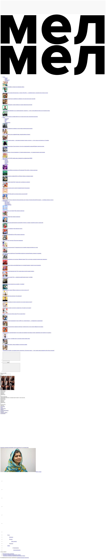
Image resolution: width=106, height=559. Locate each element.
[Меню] (11, 367)
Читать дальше (38, 471)
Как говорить (7, 201)
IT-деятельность (16, 547)
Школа (6, 119)
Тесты (4, 241)
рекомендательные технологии (23, 557)
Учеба (4, 117)
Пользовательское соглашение (8, 553)
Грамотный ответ (8, 204)
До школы (7, 118)
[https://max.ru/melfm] (11, 531)
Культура (6, 162)
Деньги (6, 77)
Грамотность (5, 200)
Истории (6, 161)
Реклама (10, 539)
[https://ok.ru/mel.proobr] (11, 523)
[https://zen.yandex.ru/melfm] (11, 489)
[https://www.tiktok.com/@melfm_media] (11, 506)
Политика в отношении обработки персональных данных (14, 555)
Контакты (11, 537)
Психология (7, 79)
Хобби (6, 163)
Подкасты (11, 543)
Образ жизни (5, 159)
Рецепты (6, 164)
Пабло (8, 545)
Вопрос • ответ (5, 278)
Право (6, 78)
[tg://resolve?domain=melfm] (11, 481)
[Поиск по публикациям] (11, 356)
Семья (4, 76)
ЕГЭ (6, 120)
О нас (8, 534)
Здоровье (6, 80)
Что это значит (7, 203)
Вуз (5, 121)
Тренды (6, 160)
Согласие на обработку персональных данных (12, 554)
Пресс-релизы (14, 541)
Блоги (4, 314)
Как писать (7, 202)
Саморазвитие (7, 122)
